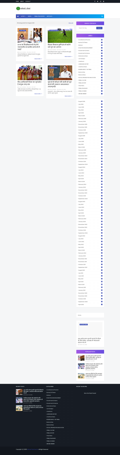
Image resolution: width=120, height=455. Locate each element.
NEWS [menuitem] (29, 16)
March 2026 (90, 115)
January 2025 (90, 153)
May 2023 (90, 210)
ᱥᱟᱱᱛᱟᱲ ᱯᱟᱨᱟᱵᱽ (90, 93)
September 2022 (90, 233)
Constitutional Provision (90, 39)
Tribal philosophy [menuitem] (39, 16)
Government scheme (90, 50)
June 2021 (90, 276)
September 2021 (90, 267)
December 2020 (90, 293)
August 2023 (90, 201)
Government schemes (90, 53)
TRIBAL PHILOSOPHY (90, 88)
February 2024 (90, 184)
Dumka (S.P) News (90, 42)
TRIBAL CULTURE (90, 80)
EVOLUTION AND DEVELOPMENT (90, 48)
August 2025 (90, 136)
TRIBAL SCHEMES (90, 91)
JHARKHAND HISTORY (90, 64)
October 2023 (90, 196)
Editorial (90, 45)
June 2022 (90, 241)
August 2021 (90, 270)
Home (17, 1)
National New (90, 72)
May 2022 (90, 244)
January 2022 (90, 256)
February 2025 (90, 150)
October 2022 (90, 230)
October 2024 (90, 161)
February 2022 (90, 253)
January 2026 (90, 121)
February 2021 (90, 287)
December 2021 (90, 259)
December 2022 (90, 224)
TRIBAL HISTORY (90, 83)
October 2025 (90, 130)
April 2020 (90, 304)
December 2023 (90, 190)
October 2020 (90, 299)
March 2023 (90, 216)
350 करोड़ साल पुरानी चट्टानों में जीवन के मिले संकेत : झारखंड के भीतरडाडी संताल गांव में (89, 340)
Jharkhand (90, 61)
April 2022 (90, 247)
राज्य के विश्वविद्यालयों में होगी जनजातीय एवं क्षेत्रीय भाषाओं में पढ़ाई (29, 47)
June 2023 (90, 207)
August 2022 (90, 236)
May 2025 (90, 144)
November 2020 (90, 296)
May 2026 (90, 110)
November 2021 (90, 261)
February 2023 (90, 218)
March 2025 (90, 147)
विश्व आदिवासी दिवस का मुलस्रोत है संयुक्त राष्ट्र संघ (29, 83)
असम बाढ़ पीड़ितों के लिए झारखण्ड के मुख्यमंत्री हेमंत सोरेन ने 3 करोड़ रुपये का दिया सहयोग (93, 375)
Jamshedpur (90, 58)
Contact (27, 1)
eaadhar (60, 452)
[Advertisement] (74, 8)
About (22, 1)
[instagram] (101, 1)
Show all (71, 23)
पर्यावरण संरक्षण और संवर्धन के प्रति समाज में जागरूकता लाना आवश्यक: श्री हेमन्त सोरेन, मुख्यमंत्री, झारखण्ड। (93, 366)
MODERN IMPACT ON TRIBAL (90, 69)
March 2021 (90, 284)
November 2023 (90, 193)
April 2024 (90, 178)
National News (90, 75)
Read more (38, 59)
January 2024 (90, 187)
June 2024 (90, 173)
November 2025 (90, 127)
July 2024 (90, 170)
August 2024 (90, 167)
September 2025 (90, 133)
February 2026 (90, 118)
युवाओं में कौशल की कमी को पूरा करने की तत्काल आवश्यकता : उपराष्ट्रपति (60, 84)
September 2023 (90, 198)
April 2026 (90, 113)
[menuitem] (18, 16)
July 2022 (90, 239)
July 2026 (90, 104)
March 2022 (90, 250)
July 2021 (90, 273)
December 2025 (90, 124)
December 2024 (90, 156)
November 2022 (90, 227)
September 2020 (90, 301)
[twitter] (98, 1)
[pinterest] (103, 1)
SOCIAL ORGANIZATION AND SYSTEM (90, 77)
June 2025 (90, 141)
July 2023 (90, 204)
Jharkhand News (90, 66)
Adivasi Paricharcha (32, 449)
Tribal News (90, 85)
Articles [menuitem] (49, 16)
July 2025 (90, 138)
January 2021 (90, 290)
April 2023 (90, 213)
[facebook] (95, 1)
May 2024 (90, 176)
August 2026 (90, 101)
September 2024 (90, 164)
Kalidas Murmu (22, 52)
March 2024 (90, 181)
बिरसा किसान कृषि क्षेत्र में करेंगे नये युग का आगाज (59, 46)
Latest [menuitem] (23, 16)
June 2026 (90, 107)
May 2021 (90, 279)
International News (90, 56)
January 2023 (90, 221)
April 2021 (90, 281)
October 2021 (90, 264)
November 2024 (90, 158)
